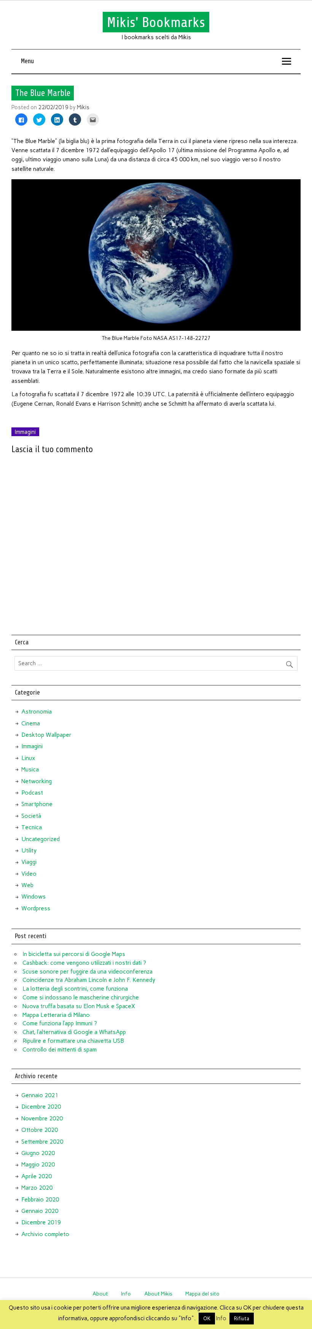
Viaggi (29, 862)
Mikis (83, 107)
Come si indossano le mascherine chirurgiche (80, 997)
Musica (30, 769)
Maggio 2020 (38, 1164)
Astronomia (36, 711)
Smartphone (37, 804)
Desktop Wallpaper (46, 734)
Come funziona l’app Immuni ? (59, 1023)
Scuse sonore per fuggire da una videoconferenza (87, 971)
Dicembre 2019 (41, 1222)
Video (29, 873)
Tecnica (31, 827)
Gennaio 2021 (39, 1095)
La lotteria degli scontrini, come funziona (75, 988)
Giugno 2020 (38, 1153)
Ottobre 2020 (39, 1130)
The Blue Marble (42, 93)
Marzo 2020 (37, 1187)
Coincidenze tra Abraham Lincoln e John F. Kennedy (88, 980)
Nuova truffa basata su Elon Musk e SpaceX (78, 1006)
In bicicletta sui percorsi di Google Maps (73, 954)
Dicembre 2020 (41, 1106)
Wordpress (35, 908)
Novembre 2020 (42, 1118)
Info (126, 1294)
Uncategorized (40, 839)
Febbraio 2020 (40, 1199)
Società (31, 816)
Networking (36, 781)
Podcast (32, 792)
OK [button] (206, 1318)
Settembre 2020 (42, 1141)
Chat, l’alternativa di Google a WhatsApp (74, 1032)
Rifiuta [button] (241, 1318)
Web (27, 885)
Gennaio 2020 (39, 1211)
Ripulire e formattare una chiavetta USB (73, 1040)
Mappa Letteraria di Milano (56, 1015)
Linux (28, 758)
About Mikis (158, 1294)
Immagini (25, 432)
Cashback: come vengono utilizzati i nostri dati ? (84, 962)
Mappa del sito (202, 1294)
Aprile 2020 (36, 1176)
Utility (29, 850)
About (100, 1294)
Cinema (30, 723)
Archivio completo (45, 1234)
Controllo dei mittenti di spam (59, 1049)
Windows (33, 896)
